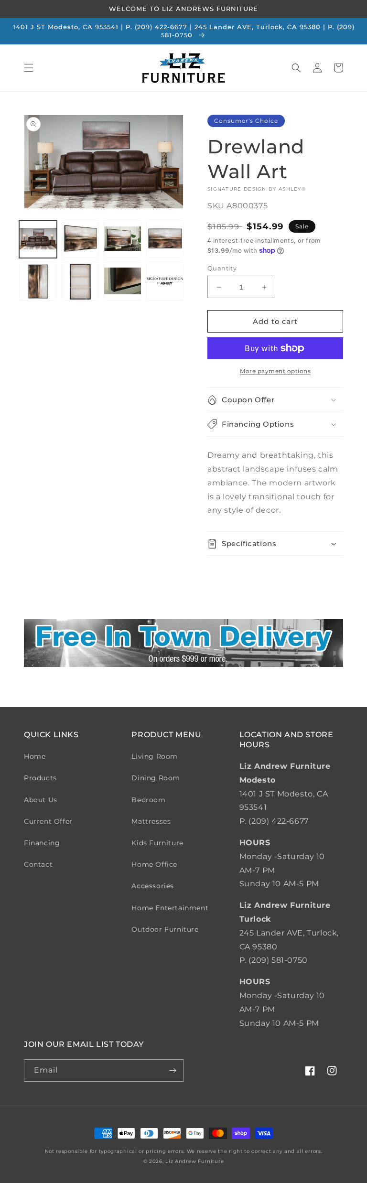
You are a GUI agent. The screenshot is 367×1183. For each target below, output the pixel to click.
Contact (38, 864)
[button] (28, 67)
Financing (42, 843)
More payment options (275, 371)
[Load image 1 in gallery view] (38, 239)
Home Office (154, 864)
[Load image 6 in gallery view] (80, 282)
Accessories (152, 886)
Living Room (154, 756)
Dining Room (155, 778)
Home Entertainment (169, 907)
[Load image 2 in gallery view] (80, 239)
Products (40, 778)
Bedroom (148, 800)
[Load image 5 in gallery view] (38, 282)
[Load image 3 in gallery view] (122, 239)
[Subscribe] (172, 1070)
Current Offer (48, 821)
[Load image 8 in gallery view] (165, 282)
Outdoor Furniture (164, 929)
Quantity (222, 268)
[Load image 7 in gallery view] (122, 282)
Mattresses (151, 821)
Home (34, 756)
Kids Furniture (157, 843)
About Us (40, 800)
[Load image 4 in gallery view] (165, 239)
